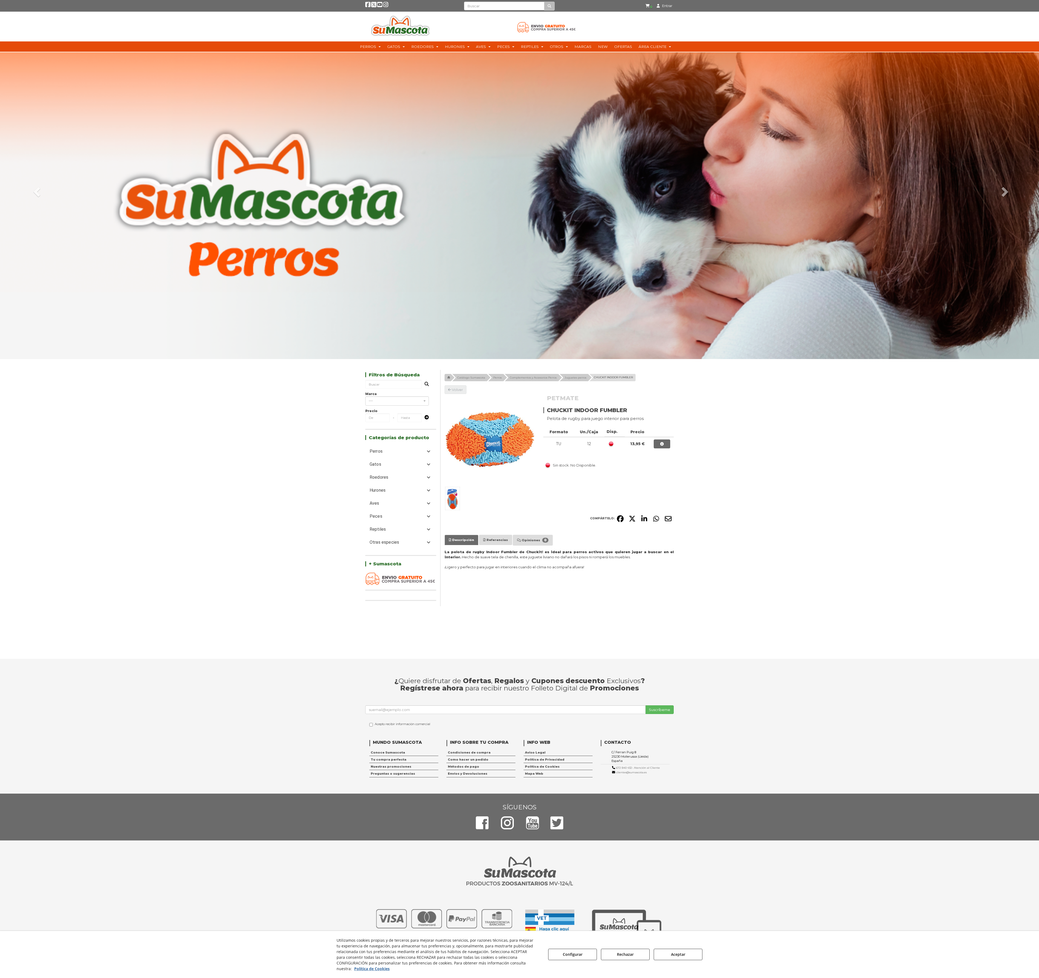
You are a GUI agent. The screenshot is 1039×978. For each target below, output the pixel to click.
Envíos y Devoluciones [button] (467, 773)
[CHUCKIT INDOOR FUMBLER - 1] (453, 498)
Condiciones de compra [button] (469, 752)
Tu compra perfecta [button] (388, 759)
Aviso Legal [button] (535, 752)
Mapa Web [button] (534, 773)
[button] (367, 6)
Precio (371, 411)
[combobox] (397, 401)
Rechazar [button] (625, 954)
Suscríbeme (659, 710)
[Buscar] (549, 6)
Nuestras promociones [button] (391, 766)
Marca (371, 394)
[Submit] (425, 417)
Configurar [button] (573, 954)
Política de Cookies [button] (542, 766)
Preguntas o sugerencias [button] (393, 773)
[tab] (461, 540)
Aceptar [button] (678, 954)
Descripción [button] (462, 540)
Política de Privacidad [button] (544, 759)
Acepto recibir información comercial (402, 724)
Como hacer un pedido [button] (468, 759)
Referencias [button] (497, 540)
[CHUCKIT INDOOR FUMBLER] (490, 439)
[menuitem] (649, 6)
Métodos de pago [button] (463, 766)
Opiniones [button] (534, 540)
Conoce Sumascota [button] (388, 752)
